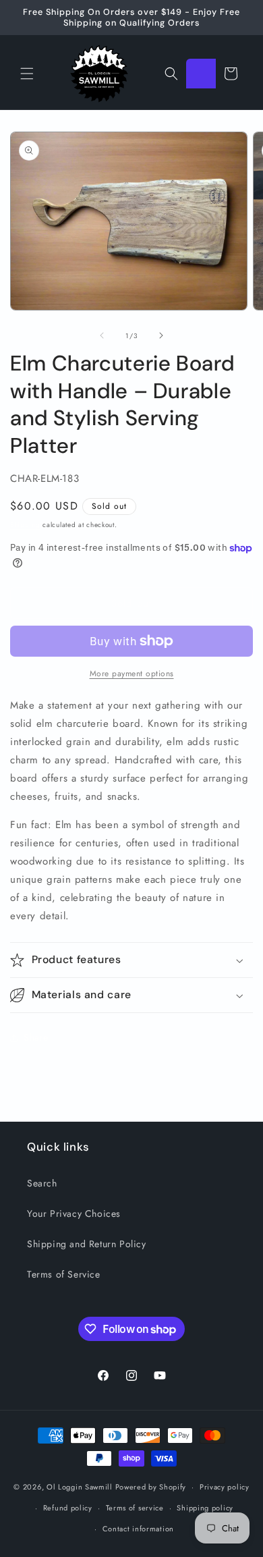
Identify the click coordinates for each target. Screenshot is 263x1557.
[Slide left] (102, 335)
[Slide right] (161, 335)
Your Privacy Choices (74, 1213)
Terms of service (135, 1507)
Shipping (25, 525)
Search (42, 1183)
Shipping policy (205, 1507)
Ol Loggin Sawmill (80, 1486)
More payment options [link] (132, 673)
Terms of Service (63, 1274)
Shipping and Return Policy (86, 1244)
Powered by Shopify (151, 1486)
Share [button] (36, 1037)
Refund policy (67, 1507)
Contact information (138, 1528)
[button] (27, 73)
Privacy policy (225, 1486)
